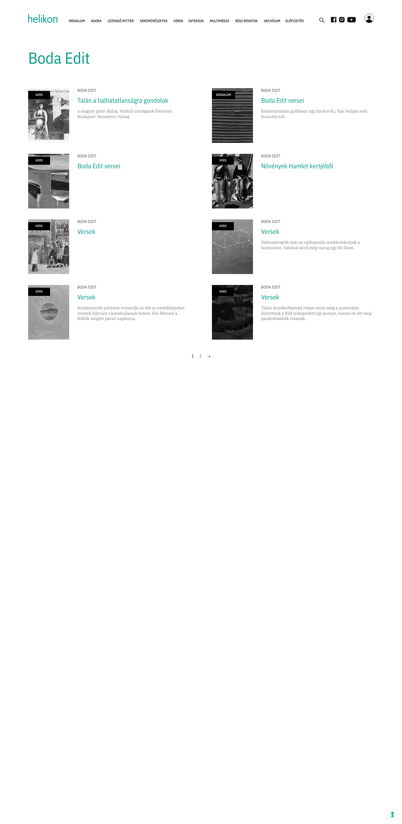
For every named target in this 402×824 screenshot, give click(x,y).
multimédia (219, 21)
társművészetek (153, 21)
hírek (178, 21)
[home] (42, 18)
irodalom (77, 21)
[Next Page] (209, 356)
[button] (77, 21)
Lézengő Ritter (120, 21)
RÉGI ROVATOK (246, 21)
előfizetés (295, 21)
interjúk (196, 21)
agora (96, 21)
